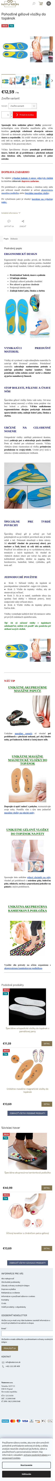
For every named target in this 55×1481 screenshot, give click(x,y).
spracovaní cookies (11, 1458)
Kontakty (5, 1300)
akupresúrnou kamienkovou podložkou (23, 968)
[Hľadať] (34, 3)
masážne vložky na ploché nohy (19, 813)
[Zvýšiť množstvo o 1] (11, 113)
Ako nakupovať (7, 1278)
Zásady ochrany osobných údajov (15, 1285)
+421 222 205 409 (13, 1366)
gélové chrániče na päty (39, 877)
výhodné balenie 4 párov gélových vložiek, (33, 178)
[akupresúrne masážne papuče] (27, 712)
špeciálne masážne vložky (37, 193)
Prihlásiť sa (10, 1348)
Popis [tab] (6, 238)
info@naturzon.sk (13, 1362)
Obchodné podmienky (10, 1282)
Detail (47, 1188)
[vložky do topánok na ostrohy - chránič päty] (27, 855)
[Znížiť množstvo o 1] (11, 116)
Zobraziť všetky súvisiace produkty (27, 1263)
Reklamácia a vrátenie (10, 1292)
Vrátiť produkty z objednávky (13, 1307)
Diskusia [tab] (14, 238)
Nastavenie (26, 1465)
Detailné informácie (9, 213)
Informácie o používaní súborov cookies (18, 1296)
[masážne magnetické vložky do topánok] (27, 785)
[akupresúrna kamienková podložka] (27, 938)
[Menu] (48, 3)
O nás (3, 1303)
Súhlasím (26, 1474)
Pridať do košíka (27, 115)
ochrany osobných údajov (36, 1455)
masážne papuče (23, 733)
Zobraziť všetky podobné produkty (27, 1113)
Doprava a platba (8, 1289)
